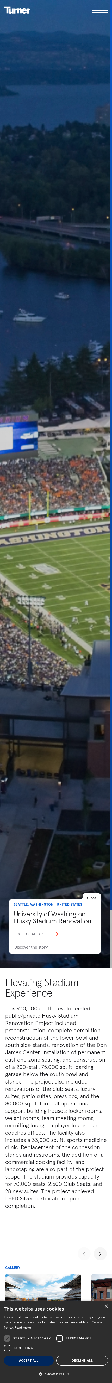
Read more (22, 1327)
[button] (56, 1374)
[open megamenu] (82, 10)
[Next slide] (100, 1253)
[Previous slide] (84, 1253)
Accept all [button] (29, 1360)
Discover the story (31, 947)
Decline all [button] (82, 1360)
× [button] (106, 1306)
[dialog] (56, 1342)
